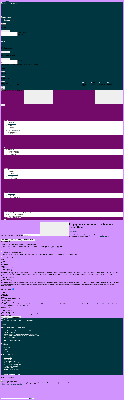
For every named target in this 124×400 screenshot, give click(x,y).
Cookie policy (8, 358)
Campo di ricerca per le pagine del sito (12, 235)
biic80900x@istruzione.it (22, 334)
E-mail (20, 61)
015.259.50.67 (11, 332)
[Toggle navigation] (38, 97)
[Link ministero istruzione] (9, 3)
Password (20, 34)
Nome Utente (22, 32)
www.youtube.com (6, 289)
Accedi (3, 23)
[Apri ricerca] (109, 97)
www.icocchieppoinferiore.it (9, 258)
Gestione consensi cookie (11, 369)
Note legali (7, 359)
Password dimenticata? (7, 38)
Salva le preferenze (15, 317)
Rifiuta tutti (15, 239)
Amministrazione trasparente (12, 371)
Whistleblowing (8, 367)
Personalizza (4, 239)
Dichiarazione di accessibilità (12, 364)
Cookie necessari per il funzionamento (12, 252)
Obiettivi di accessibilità (11, 366)
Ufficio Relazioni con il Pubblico (13, 363)
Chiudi (3, 71)
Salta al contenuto (6, 1)
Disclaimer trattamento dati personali (11, 384)
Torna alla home (73, 231)
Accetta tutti (28, 239)
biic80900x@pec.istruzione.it (23, 335)
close (2, 105)
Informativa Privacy (10, 361)
